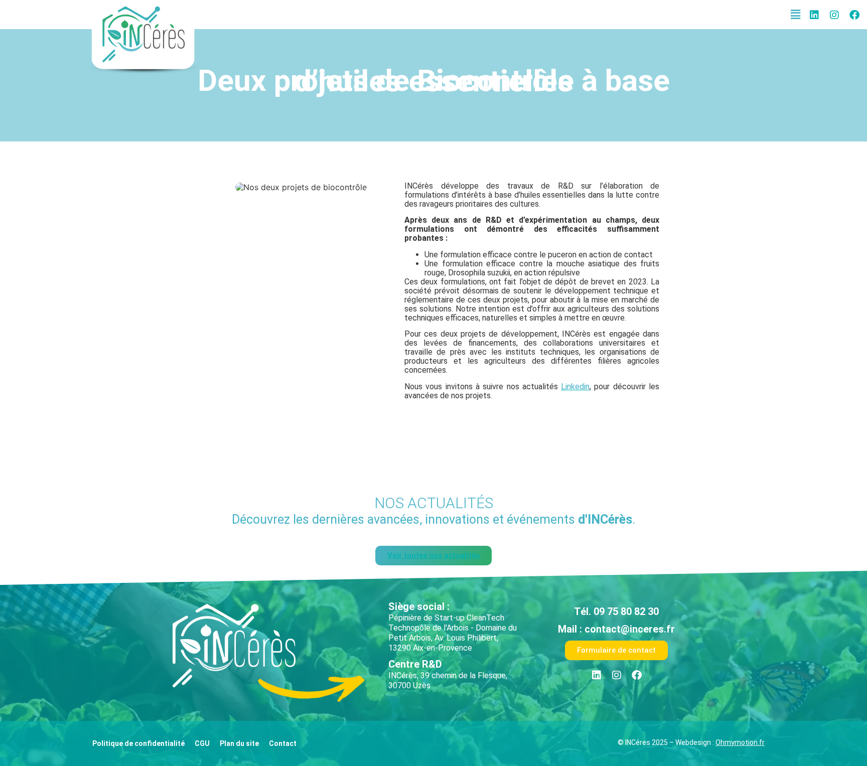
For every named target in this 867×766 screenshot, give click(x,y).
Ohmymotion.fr (740, 742)
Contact (283, 743)
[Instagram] (834, 15)
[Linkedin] (814, 15)
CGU (202, 743)
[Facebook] (854, 15)
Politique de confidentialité (138, 743)
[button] (795, 14)
